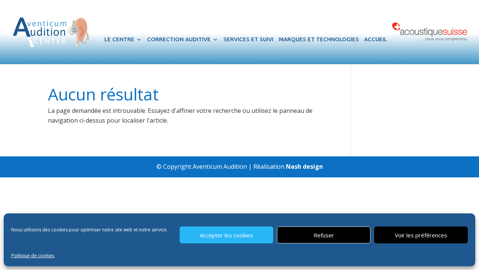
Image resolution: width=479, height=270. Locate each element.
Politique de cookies (32, 255)
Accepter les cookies (226, 235)
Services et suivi (248, 39)
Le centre (119, 39)
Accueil (375, 39)
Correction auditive (179, 39)
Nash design (304, 166)
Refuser (324, 235)
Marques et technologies (319, 39)
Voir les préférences (421, 235)
